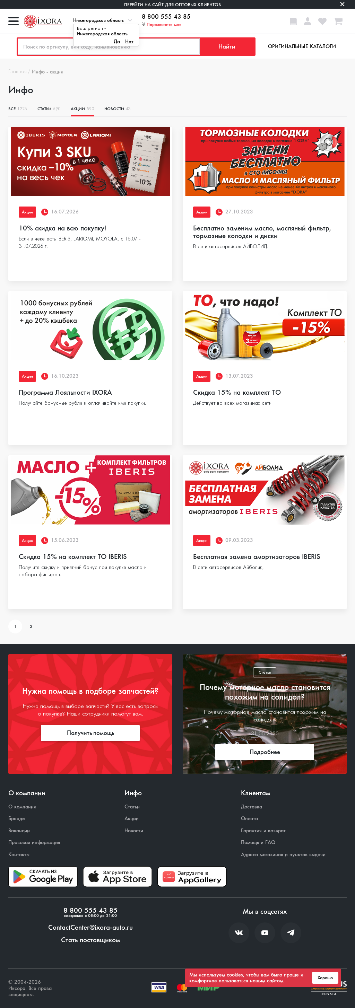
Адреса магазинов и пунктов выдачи (283, 855)
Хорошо (325, 978)
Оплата (249, 819)
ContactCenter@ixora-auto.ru (90, 927)
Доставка (251, 807)
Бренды (16, 819)
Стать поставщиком (90, 940)
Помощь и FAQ (258, 842)
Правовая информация (34, 842)
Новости (117, 109)
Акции (82, 109)
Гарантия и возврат (263, 831)
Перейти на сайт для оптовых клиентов (172, 5)
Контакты (18, 855)
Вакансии (19, 831)
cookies (235, 974)
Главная (17, 71)
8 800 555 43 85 (166, 17)
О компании (22, 807)
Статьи (48, 109)
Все (17, 109)
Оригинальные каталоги (302, 46)
